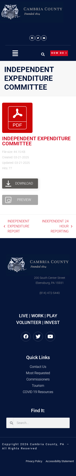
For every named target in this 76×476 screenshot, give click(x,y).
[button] (15, 53)
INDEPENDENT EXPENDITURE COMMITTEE (36, 141)
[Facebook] (32, 38)
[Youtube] (44, 38)
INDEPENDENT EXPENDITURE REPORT (17, 226)
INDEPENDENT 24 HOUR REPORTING (54, 226)
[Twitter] (38, 38)
